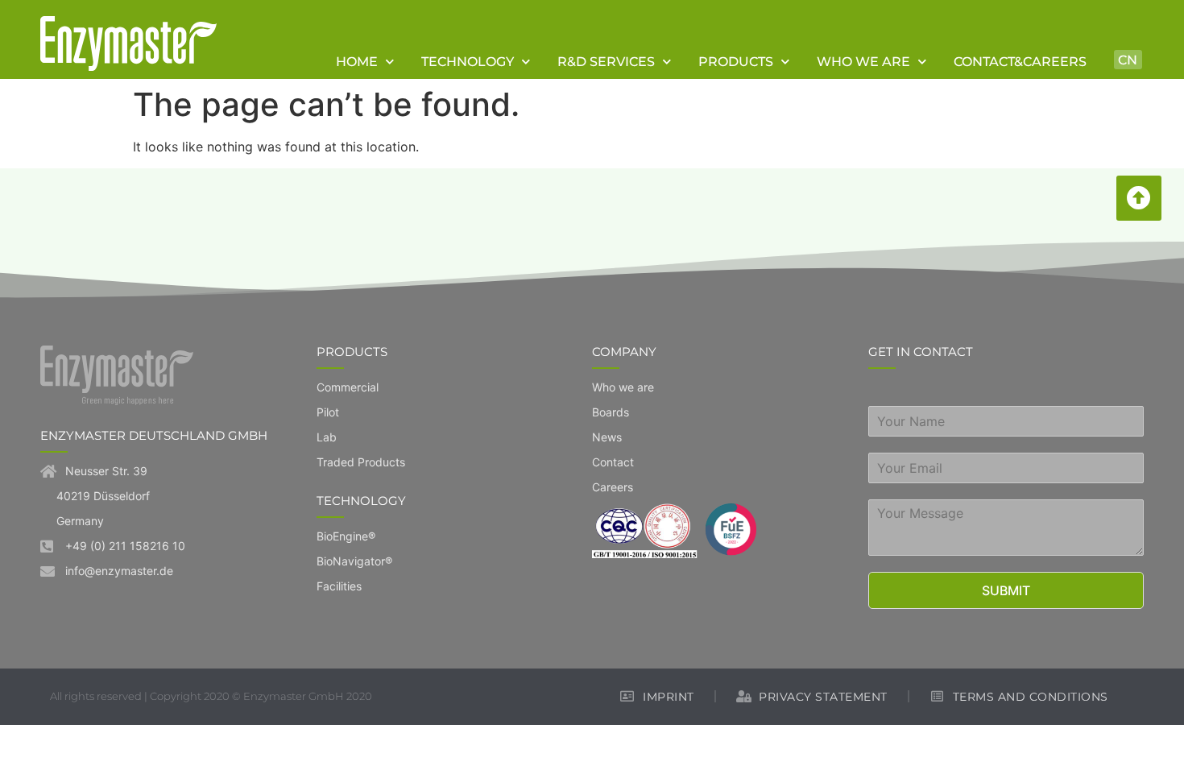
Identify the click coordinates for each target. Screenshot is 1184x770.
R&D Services (606, 61)
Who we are (863, 61)
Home (357, 61)
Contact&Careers (1020, 61)
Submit (1006, 590)
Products (735, 61)
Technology (467, 61)
